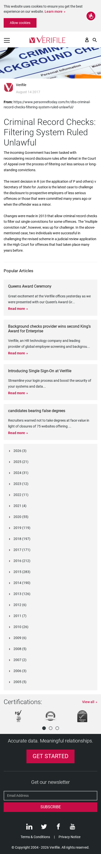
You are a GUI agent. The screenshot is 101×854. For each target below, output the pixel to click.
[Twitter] (44, 828)
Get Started (50, 756)
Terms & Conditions (35, 837)
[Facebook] (58, 828)
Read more (16, 309)
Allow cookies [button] (20, 23)
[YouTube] (72, 828)
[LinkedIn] (29, 828)
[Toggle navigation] (7, 40)
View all (88, 702)
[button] (44, 728)
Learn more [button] (54, 11)
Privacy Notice (69, 837)
